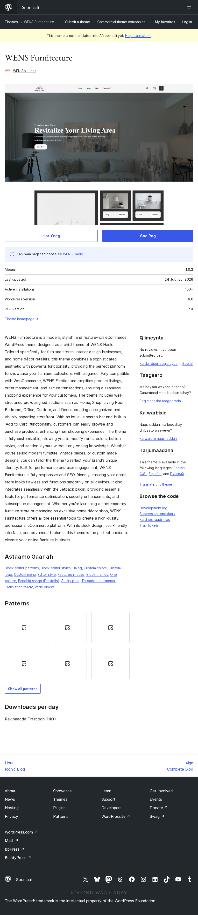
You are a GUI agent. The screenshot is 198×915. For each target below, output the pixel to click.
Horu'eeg (51, 235)
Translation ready (19, 587)
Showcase (62, 790)
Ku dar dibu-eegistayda (158, 363)
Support (108, 799)
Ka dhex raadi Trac (155, 519)
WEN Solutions (24, 71)
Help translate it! (138, 36)
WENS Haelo (73, 254)
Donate (159, 807)
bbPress (14, 849)
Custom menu (25, 574)
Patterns (60, 816)
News (10, 799)
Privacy (11, 816)
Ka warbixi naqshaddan (158, 438)
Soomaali (24, 879)
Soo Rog (148, 235)
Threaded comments (98, 581)
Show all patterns (22, 689)
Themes (11, 22)
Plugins (59, 807)
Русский (177, 474)
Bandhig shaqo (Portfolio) (38, 581)
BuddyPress (18, 857)
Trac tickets (149, 525)
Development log (153, 508)
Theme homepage (20, 319)
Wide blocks (45, 587)
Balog (77, 568)
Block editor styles (56, 568)
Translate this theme (156, 484)
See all (187, 363)
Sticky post (70, 581)
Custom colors (95, 568)
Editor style (47, 574)
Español (155, 474)
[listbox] (67, 645)
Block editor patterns (22, 568)
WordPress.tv (115, 816)
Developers (111, 807)
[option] (24, 627)
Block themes (97, 574)
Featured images (71, 574)
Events (156, 799)
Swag (157, 816)
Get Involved (161, 790)
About (10, 790)
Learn (106, 790)
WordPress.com (21, 832)
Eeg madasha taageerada (160, 401)
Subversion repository (157, 514)
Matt (11, 840)
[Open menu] (190, 7)
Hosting (12, 807)
